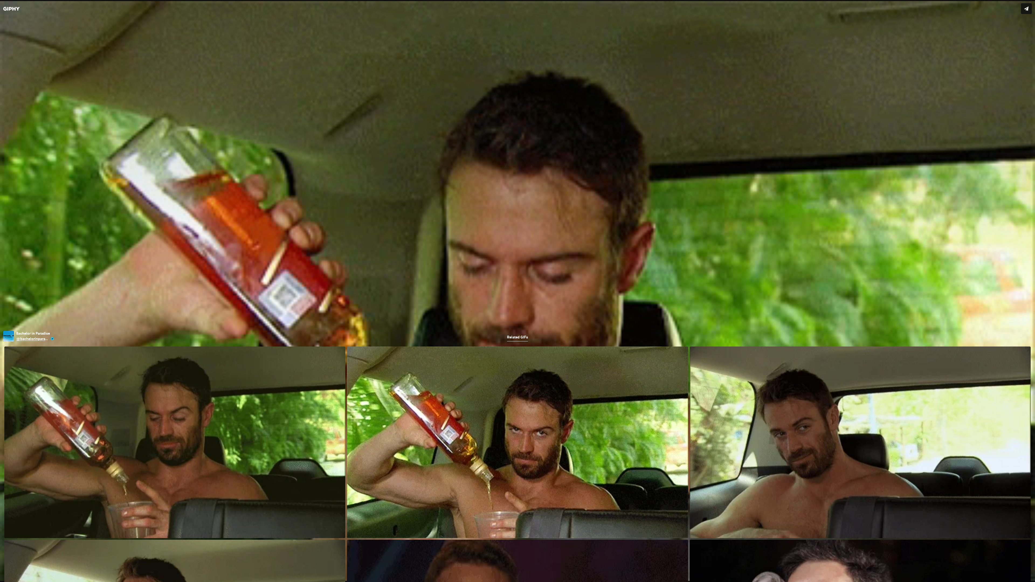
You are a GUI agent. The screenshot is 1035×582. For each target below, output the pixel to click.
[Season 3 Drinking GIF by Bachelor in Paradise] (517, 291)
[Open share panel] (1026, 8)
